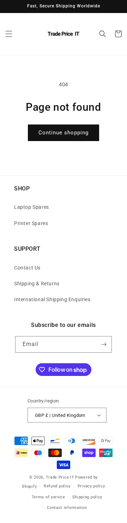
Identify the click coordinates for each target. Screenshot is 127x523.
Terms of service (48, 497)
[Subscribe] (103, 344)
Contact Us (27, 267)
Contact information (67, 507)
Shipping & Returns (37, 283)
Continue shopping (63, 132)
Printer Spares (31, 223)
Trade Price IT (60, 477)
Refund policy (57, 486)
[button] (9, 34)
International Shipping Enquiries (52, 299)
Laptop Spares (31, 207)
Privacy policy (91, 486)
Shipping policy (87, 497)
